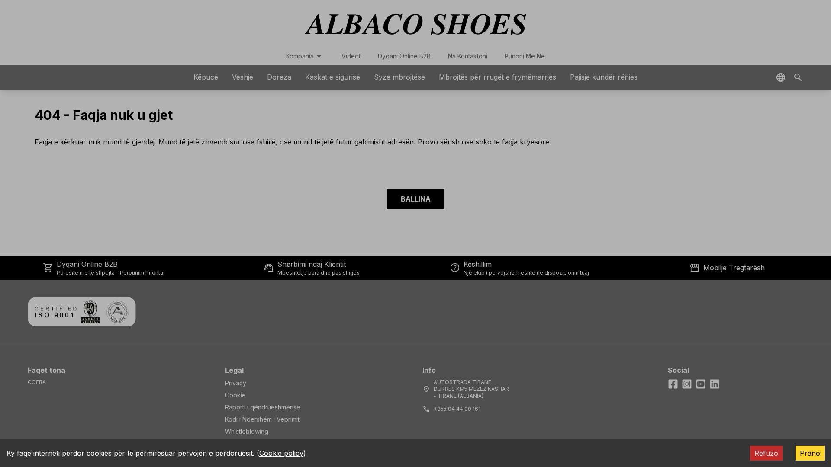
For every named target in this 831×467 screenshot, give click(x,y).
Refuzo (766, 453)
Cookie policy (281, 453)
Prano (810, 453)
